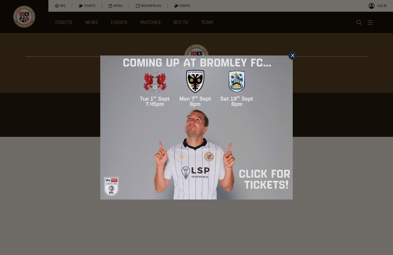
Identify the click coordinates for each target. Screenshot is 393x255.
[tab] (293, 55)
